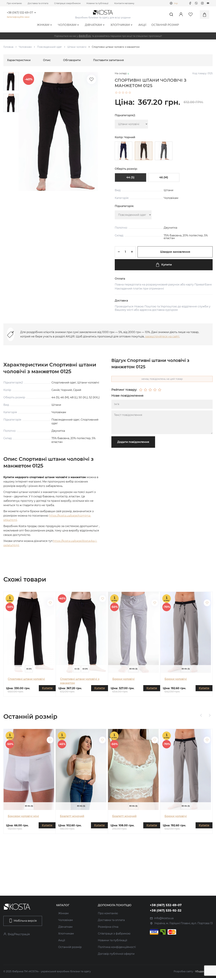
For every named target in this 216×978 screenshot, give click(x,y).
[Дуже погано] (141, 390)
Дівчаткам (93, 24)
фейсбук (85, 35)
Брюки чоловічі (123, 679)
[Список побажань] (91, 79)
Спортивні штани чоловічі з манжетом (79, 681)
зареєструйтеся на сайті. (162, 336)
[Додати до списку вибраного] (50, 602)
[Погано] (145, 390)
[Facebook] (190, 3)
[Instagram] (202, 3)
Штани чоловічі (76, 46)
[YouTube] (208, 3)
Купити (166, 264)
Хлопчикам (120, 24)
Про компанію (14, 3)
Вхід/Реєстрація (19, 934)
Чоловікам (67, 24)
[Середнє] (150, 390)
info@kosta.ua (163, 918)
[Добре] (155, 390)
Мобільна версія (25, 920)
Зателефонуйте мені (18, 17)
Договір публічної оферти (116, 953)
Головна (8, 46)
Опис (47, 60)
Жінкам (43, 24)
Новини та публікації (97, 3)
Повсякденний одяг (49, 46)
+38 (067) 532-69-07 (20, 12)
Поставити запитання (108, 60)
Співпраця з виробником (67, 3)
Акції (142, 24)
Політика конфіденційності (117, 947)
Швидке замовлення (175, 251)
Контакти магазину (124, 3)
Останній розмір (165, 24)
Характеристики (19, 60)
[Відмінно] (160, 390)
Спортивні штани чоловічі (26, 679)
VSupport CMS (204, 971)
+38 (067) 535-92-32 (166, 910)
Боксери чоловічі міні (23, 816)
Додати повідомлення (133, 442)
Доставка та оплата (38, 3)
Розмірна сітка (108, 926)
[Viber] (196, 3)
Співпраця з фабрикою (114, 933)
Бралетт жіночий (72, 816)
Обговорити (72, 60)
